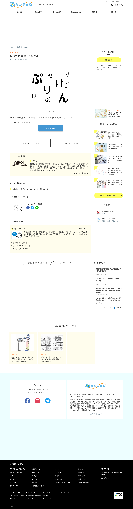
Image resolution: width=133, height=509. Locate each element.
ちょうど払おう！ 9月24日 (31, 143)
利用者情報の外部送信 (33, 495)
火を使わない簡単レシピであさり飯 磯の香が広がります (31, 189)
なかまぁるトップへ (66, 263)
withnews (13, 482)
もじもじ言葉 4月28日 (20, 249)
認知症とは (108, 60)
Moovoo (12, 479)
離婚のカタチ (14, 486)
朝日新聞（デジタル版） (18, 469)
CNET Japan (36, 469)
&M (11, 472)
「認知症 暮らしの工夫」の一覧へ (37, 263)
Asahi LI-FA (81, 479)
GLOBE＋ (58, 472)
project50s (14, 354)
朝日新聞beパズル (38, 170)
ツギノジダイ (82, 476)
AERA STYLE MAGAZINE (63, 482)
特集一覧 (113, 12)
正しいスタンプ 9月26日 (69, 143)
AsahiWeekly (105, 478)
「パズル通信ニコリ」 (57, 164)
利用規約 (45, 495)
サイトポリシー (48, 493)
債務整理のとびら (38, 486)
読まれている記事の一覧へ (108, 195)
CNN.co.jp (35, 472)
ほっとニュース (76, 12)
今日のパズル (14, 52)
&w (14, 472)
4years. (80, 469)
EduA (11, 476)
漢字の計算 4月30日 (20, 243)
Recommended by (109, 308)
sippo (57, 469)
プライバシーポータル (66, 493)
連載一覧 (94, 12)
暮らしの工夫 (57, 12)
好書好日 (58, 476)
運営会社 (12, 498)
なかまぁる (58, 479)
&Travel (19, 472)
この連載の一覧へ (81, 229)
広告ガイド (29, 498)
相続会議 (81, 472)
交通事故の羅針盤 (84, 482)
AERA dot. (35, 479)
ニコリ (34, 161)
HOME (19, 12)
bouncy (34, 482)
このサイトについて (95, 414)
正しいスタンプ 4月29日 (21, 246)
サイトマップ (30, 493)
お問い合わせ (47, 498)
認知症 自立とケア (113, 110)
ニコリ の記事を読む (81, 173)
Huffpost (35, 476)
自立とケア (38, 12)
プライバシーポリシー (17, 495)
